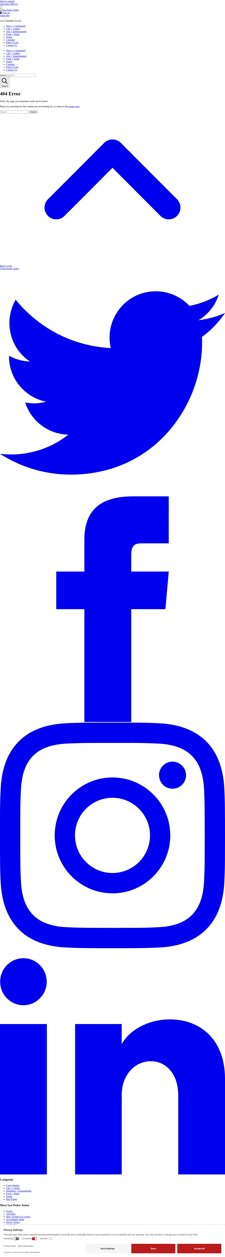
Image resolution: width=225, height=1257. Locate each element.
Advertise (10, 1214)
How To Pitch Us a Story (18, 1216)
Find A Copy (12, 42)
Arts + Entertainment (16, 31)
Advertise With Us (9, 4)
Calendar (10, 40)
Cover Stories (12, 1185)
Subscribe (4, 15)
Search (3, 75)
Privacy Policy (13, 1222)
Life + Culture (13, 28)
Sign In (6, 13)
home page (74, 106)
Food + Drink (12, 34)
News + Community (16, 26)
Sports (9, 37)
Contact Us (11, 45)
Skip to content (7, 1)
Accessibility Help (15, 1219)
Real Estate (11, 1199)
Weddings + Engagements (18, 1191)
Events (9, 1211)
